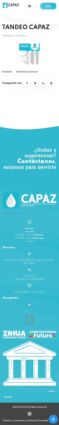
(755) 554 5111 (31, 176)
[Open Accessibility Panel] (53, 419)
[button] (29, 6)
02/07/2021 (33, 72)
